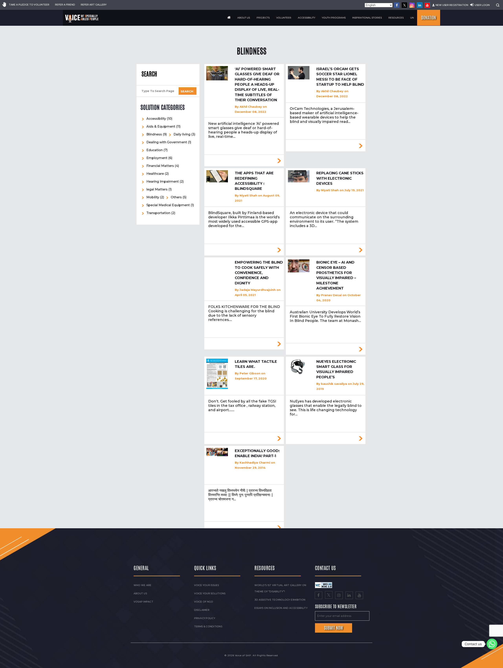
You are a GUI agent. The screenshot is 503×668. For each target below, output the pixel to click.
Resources (396, 17)
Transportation (158, 213)
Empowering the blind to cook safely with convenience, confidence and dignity (259, 272)
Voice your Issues (206, 585)
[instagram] (412, 5)
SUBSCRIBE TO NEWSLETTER (336, 606)
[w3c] (323, 585)
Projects (263, 17)
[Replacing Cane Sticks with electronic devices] (298, 176)
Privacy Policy (204, 618)
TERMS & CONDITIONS (208, 626)
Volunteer (283, 17)
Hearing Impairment (162, 181)
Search (149, 74)
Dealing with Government (166, 142)
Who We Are (142, 585)
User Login (482, 5)
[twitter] (404, 5)
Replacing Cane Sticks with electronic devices (339, 178)
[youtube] (427, 5)
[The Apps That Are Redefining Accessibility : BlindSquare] (217, 176)
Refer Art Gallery (93, 4)
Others (176, 197)
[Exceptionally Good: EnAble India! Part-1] (217, 452)
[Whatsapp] (492, 644)
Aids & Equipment (160, 126)
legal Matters (157, 189)
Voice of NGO (203, 601)
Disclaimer (201, 609)
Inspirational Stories (367, 17)
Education (154, 150)
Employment (156, 158)
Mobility (152, 197)
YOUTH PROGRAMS (334, 17)
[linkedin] (419, 5)
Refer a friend (65, 4)
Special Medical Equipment (168, 205)
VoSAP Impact (143, 601)
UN (412, 17)
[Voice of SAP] (82, 18)
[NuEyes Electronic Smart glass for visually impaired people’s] (298, 367)
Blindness (154, 134)
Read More (279, 161)
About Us (243, 17)
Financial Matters (160, 166)
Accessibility (306, 17)
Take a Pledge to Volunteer (29, 4)
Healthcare (155, 173)
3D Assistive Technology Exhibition (279, 599)
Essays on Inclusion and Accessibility (280, 607)
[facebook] (396, 5)
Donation (428, 18)
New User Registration (452, 5)
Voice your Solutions (210, 593)
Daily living (181, 134)
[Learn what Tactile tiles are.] (217, 374)
